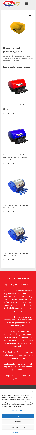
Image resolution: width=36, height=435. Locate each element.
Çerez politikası (17, 432)
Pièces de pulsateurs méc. (11, 58)
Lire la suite (8, 113)
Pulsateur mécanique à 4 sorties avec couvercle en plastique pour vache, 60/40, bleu (16, 157)
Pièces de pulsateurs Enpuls (21, 56)
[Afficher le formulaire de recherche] (32, 3)
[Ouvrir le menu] (26, 3)
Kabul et (18, 416)
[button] (33, 392)
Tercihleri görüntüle (18, 427)
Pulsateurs (15, 60)
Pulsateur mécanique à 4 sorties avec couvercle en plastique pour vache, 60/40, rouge (16, 107)
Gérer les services (17, 410)
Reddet (18, 422)
